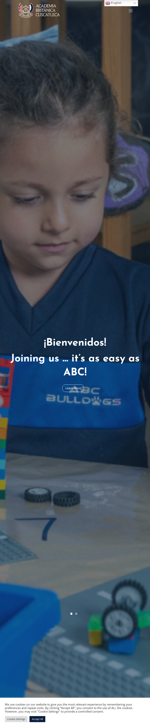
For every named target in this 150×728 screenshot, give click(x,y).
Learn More (73, 388)
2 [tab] (77, 615)
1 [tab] (73, 615)
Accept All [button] (37, 719)
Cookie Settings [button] (16, 719)
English (115, 2)
